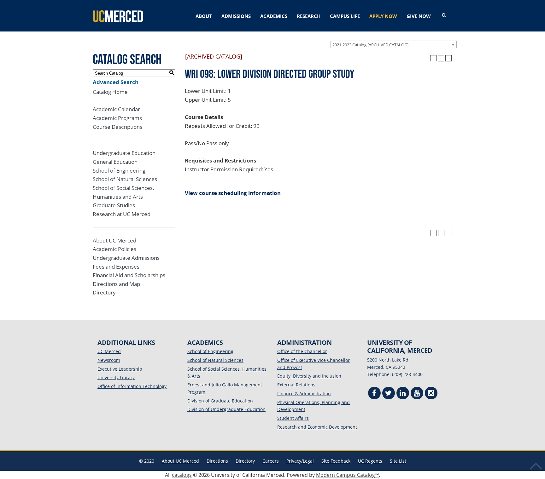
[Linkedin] (403, 394)
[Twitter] (388, 394)
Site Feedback (335, 461)
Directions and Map (116, 284)
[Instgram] (431, 394)
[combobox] (394, 44)
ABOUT (204, 16)
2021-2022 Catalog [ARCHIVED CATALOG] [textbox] (370, 45)
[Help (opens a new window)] (448, 58)
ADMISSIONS (236, 16)
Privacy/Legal (300, 461)
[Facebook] (374, 394)
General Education (115, 161)
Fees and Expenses (116, 266)
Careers (270, 461)
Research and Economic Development (317, 427)
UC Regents (370, 461)
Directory (104, 292)
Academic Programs (117, 118)
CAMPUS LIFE (345, 16)
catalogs (182, 474)
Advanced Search (115, 82)
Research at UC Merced (121, 214)
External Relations (296, 385)
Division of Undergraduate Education (226, 409)
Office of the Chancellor (302, 351)
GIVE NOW (419, 16)
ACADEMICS (273, 16)
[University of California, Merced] (118, 16)
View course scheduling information (233, 193)
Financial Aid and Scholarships (129, 275)
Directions (217, 461)
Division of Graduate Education (220, 401)
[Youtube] (417, 394)
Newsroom (108, 360)
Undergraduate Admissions (126, 257)
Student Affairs (293, 418)
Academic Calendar (116, 109)
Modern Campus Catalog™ (347, 474)
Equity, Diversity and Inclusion (309, 376)
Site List (398, 461)
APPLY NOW (383, 16)
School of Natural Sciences (125, 179)
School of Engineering (119, 170)
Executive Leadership (119, 369)
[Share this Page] (433, 58)
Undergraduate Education (124, 153)
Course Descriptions (117, 126)
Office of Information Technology (132, 386)
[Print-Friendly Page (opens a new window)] (441, 58)
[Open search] (444, 15)
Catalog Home (110, 91)
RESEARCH (308, 16)
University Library (116, 377)
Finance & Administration (304, 393)
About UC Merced (114, 240)
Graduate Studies (114, 205)
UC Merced (109, 351)
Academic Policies (114, 249)
